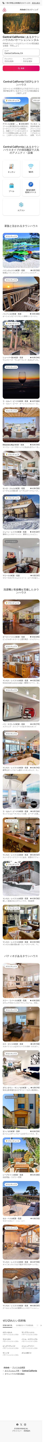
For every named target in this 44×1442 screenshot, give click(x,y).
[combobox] (21, 53)
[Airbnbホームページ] (4, 9)
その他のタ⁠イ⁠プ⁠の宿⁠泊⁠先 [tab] (24, 1325)
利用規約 (27, 1431)
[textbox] (12, 61)
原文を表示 (36, 3)
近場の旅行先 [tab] (7, 1325)
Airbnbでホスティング (29, 9)
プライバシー (17, 1431)
